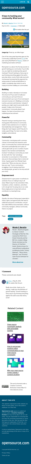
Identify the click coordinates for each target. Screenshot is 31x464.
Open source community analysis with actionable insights (14, 327)
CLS (23, 58)
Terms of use (6, 455)
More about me (17, 262)
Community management (15, 216)
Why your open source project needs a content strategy (15, 372)
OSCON (10, 219)
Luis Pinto (9, 281)
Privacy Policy (6, 453)
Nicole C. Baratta (8, 23)
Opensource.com (7, 411)
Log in (22, 2)
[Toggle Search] (28, 2)
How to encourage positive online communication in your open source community (15, 350)
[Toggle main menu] (2, 2)
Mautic (20, 61)
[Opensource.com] (13, 8)
